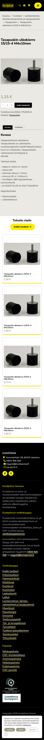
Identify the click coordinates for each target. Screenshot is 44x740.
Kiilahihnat (8, 582)
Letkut (5, 597)
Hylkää (20, 730)
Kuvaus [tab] (8, 127)
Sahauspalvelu (10, 651)
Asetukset (32, 730)
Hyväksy (10, 730)
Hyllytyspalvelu (11, 662)
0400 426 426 (13, 460)
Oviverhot (7, 615)
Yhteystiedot (9, 638)
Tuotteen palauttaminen (15, 630)
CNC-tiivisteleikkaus (13, 655)
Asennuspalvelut (11, 658)
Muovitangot (9, 612)
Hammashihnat (10, 578)
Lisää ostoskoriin (23, 105)
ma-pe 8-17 (11, 467)
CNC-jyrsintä (9, 670)
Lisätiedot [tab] (19, 127)
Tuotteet (17, 16)
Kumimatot (8, 589)
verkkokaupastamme (13, 534)
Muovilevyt (8, 608)
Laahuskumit (9, 593)
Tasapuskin (11, 22)
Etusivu (6, 16)
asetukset (27, 725)
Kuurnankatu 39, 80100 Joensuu (23, 457)
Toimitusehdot (10, 634)
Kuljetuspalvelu (11, 666)
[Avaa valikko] (38, 5)
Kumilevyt (7, 586)
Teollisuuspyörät (11, 619)
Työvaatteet (9, 626)
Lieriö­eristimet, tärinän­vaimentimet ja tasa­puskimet (18, 602)
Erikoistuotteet (10, 575)
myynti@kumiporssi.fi (17, 464)
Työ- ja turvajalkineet (14, 623)
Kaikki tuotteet (21, 226)
